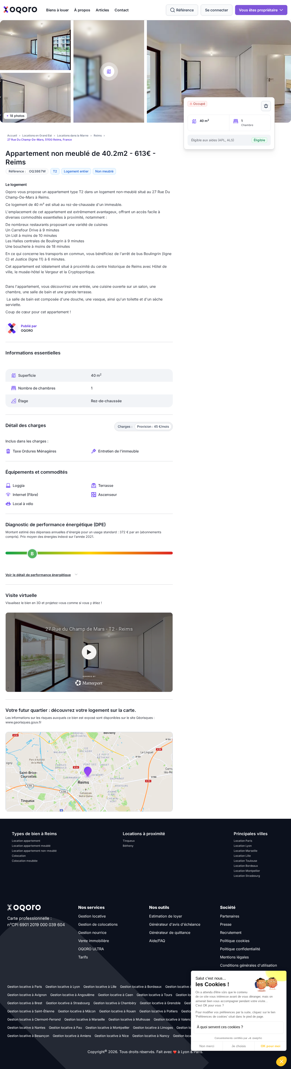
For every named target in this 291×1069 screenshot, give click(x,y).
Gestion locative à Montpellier (107, 1027)
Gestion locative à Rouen (117, 1011)
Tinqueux (129, 840)
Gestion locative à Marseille (84, 1019)
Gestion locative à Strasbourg (68, 1003)
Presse (225, 924)
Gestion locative (92, 916)
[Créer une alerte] (266, 106)
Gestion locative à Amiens (72, 1036)
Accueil (12, 135)
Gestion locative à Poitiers (158, 1011)
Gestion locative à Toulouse (185, 986)
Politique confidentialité (240, 949)
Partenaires (229, 916)
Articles (102, 10)
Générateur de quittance (169, 932)
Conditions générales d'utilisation (248, 965)
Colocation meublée (25, 860)
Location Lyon (243, 845)
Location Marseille (245, 850)
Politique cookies (234, 940)
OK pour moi (270, 1046)
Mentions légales (234, 957)
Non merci (206, 1046)
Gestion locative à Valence (173, 1019)
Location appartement (26, 840)
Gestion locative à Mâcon (76, 1011)
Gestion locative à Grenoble (160, 1003)
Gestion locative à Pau (65, 1027)
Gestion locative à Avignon (27, 995)
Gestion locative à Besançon (28, 1036)
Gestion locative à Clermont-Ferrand (34, 1019)
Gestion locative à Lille (99, 986)
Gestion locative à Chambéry (114, 1003)
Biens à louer (57, 10)
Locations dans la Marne (72, 135)
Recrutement (230, 932)
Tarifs (83, 957)
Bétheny (128, 845)
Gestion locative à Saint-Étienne (30, 1011)
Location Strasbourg (247, 875)
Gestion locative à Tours (154, 995)
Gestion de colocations (98, 924)
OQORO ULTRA (91, 949)
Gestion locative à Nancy (150, 1036)
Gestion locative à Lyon (62, 986)
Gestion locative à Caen (115, 995)
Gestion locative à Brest (24, 1003)
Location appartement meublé (31, 845)
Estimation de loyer (165, 916)
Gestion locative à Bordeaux (141, 986)
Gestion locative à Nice (112, 1036)
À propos (82, 10)
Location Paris (243, 840)
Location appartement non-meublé (34, 850)
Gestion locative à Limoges (153, 1027)
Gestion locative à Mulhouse (129, 1019)
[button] (281, 1061)
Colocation (19, 855)
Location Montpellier (247, 870)
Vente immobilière (93, 940)
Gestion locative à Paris (24, 986)
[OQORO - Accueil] (20, 10)
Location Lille (242, 855)
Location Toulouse (245, 860)
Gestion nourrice (92, 932)
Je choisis (239, 1046)
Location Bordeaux (246, 865)
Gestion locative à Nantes (26, 1027)
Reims (98, 135)
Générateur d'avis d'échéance (174, 924)
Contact (122, 10)
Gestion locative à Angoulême (72, 995)
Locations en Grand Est (37, 135)
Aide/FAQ (157, 940)
